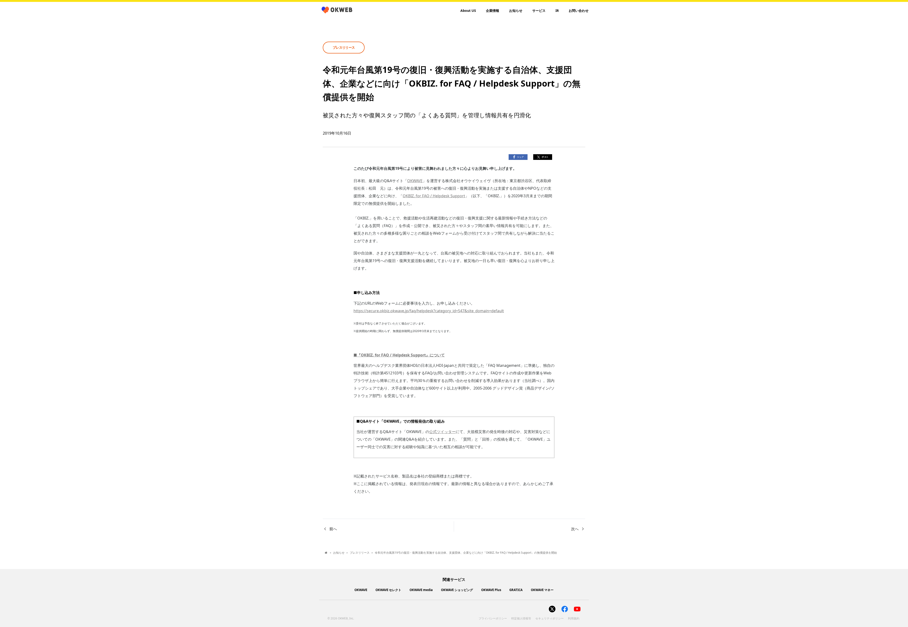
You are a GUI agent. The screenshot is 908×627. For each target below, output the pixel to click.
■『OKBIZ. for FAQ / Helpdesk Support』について (399, 355)
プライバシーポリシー (493, 618)
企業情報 (492, 10)
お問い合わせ (579, 10)
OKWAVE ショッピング (457, 590)
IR (557, 10)
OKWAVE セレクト (388, 590)
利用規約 (573, 618)
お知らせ (515, 10)
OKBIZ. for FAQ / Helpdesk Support (434, 195)
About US (468, 10)
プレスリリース (360, 553)
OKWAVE (415, 180)
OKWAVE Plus (491, 590)
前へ (333, 528)
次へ (575, 528)
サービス (539, 10)
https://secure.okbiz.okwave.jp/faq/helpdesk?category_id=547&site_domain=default (429, 310)
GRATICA (516, 590)
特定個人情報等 (521, 618)
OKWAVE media (421, 590)
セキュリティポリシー (549, 618)
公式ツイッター (442, 431)
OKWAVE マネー (542, 590)
